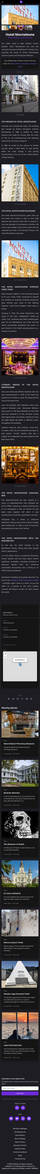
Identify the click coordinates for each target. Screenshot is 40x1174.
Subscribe (20, 1093)
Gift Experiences (20, 1132)
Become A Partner (20, 1145)
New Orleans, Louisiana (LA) (20, 37)
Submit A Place (20, 1149)
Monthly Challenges (20, 1129)
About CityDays (20, 1139)
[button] (20, 664)
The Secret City (20, 1159)
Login (20, 1155)
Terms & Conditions (20, 1152)
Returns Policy (20, 1142)
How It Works (20, 1135)
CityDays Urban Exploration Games (25, 580)
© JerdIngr (20, 115)
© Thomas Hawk (20, 204)
